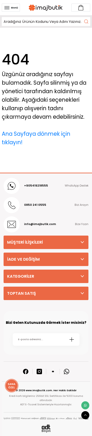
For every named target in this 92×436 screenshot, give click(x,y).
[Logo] (46, 7)
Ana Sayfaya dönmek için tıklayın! (36, 138)
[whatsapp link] (85, 405)
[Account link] (80, 8)
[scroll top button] (85, 415)
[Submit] (71, 339)
